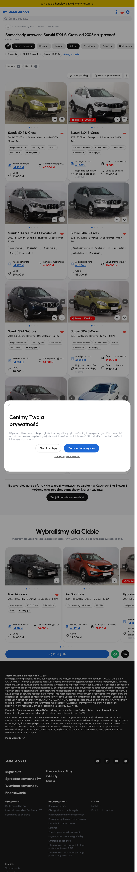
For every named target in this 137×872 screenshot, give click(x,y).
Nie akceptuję (48, 448)
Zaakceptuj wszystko (81, 448)
